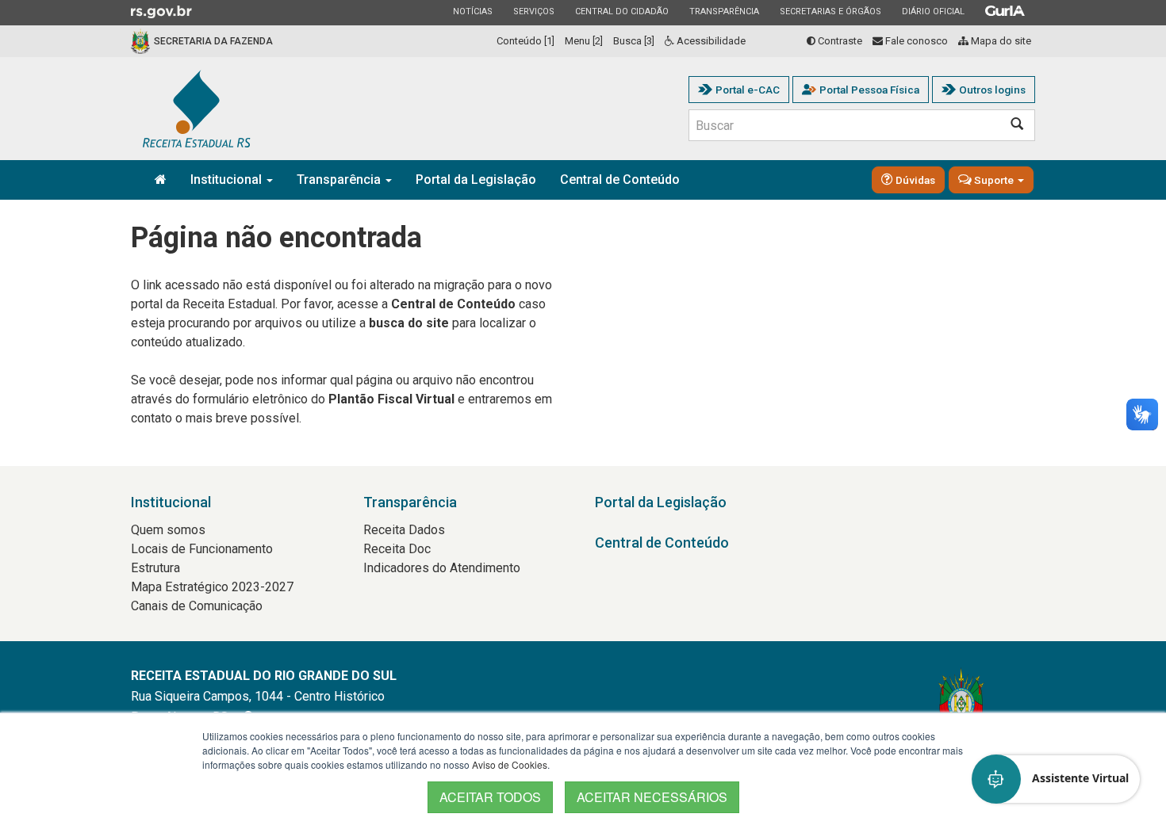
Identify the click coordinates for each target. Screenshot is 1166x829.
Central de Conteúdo (620, 179)
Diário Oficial (933, 11)
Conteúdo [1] (525, 41)
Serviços (533, 11)
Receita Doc (397, 548)
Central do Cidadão (621, 11)
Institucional (227, 179)
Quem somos (168, 529)
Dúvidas (914, 180)
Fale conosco (915, 41)
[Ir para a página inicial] (197, 108)
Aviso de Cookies (509, 764)
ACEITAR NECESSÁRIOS (652, 797)
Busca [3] (633, 41)
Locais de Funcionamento (202, 548)
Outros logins (992, 89)
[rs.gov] (161, 11)
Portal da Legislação (476, 179)
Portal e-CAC (747, 89)
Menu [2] (584, 41)
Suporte (994, 180)
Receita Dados (404, 529)
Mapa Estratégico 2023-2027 (212, 586)
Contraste (838, 41)
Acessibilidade (710, 41)
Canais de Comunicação (197, 605)
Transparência (723, 11)
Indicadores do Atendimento (441, 567)
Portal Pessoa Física (869, 89)
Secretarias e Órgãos (830, 11)
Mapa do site (999, 41)
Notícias (472, 11)
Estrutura (155, 567)
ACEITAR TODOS (490, 797)
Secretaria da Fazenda (213, 41)
